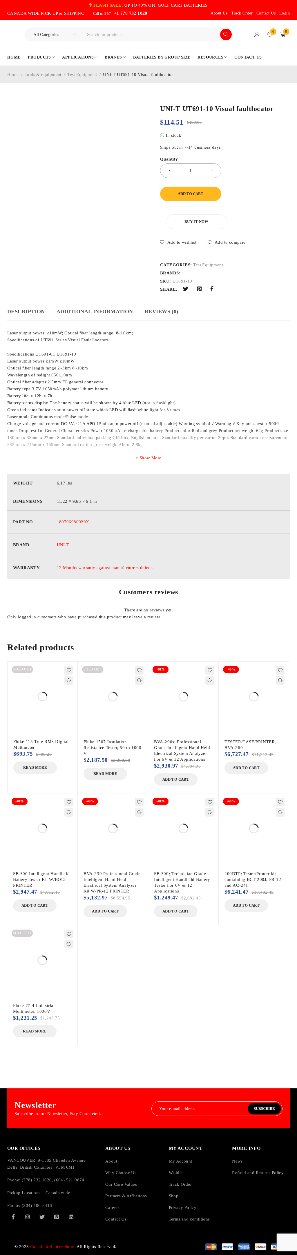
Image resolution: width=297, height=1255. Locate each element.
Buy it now (196, 221)
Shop (174, 735)
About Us (219, 13)
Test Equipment (82, 74)
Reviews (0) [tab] (161, 311)
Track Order (242, 13)
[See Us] (27, 756)
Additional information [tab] (95, 311)
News (237, 700)
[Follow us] (42, 756)
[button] (138, 108)
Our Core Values (121, 724)
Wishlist (176, 712)
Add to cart (190, 194)
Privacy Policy (183, 747)
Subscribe (264, 648)
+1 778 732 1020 (130, 13)
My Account (180, 700)
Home (13, 74)
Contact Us (266, 13)
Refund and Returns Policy (258, 712)
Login (284, 13)
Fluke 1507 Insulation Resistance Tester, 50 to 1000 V (112, 568)
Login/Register (257, 34)
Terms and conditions (189, 758)
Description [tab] (26, 311)
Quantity (169, 159)
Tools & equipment (43, 74)
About (111, 700)
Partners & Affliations (126, 735)
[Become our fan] (13, 756)
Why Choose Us (120, 712)
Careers (112, 747)
